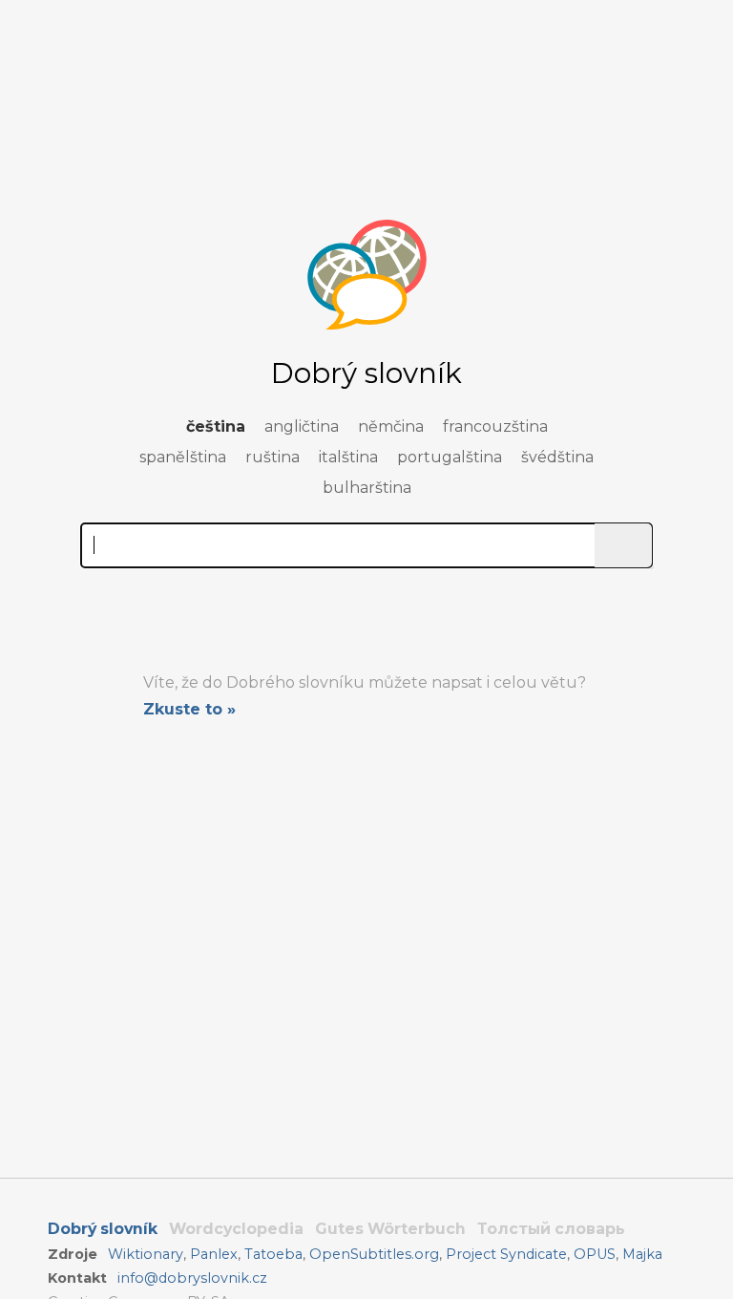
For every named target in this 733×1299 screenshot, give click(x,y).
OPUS (595, 1254)
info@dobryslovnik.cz (192, 1278)
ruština (272, 457)
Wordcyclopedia (236, 1229)
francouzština (495, 426)
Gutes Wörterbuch (390, 1229)
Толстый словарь (551, 1229)
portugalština (449, 457)
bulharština (367, 488)
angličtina (301, 426)
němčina (391, 426)
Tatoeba (273, 1254)
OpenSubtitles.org (374, 1254)
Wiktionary (145, 1254)
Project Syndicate (506, 1254)
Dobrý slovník (102, 1229)
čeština (215, 426)
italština (348, 457)
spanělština (182, 457)
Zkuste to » (189, 709)
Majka (642, 1254)
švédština (557, 457)
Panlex (214, 1254)
